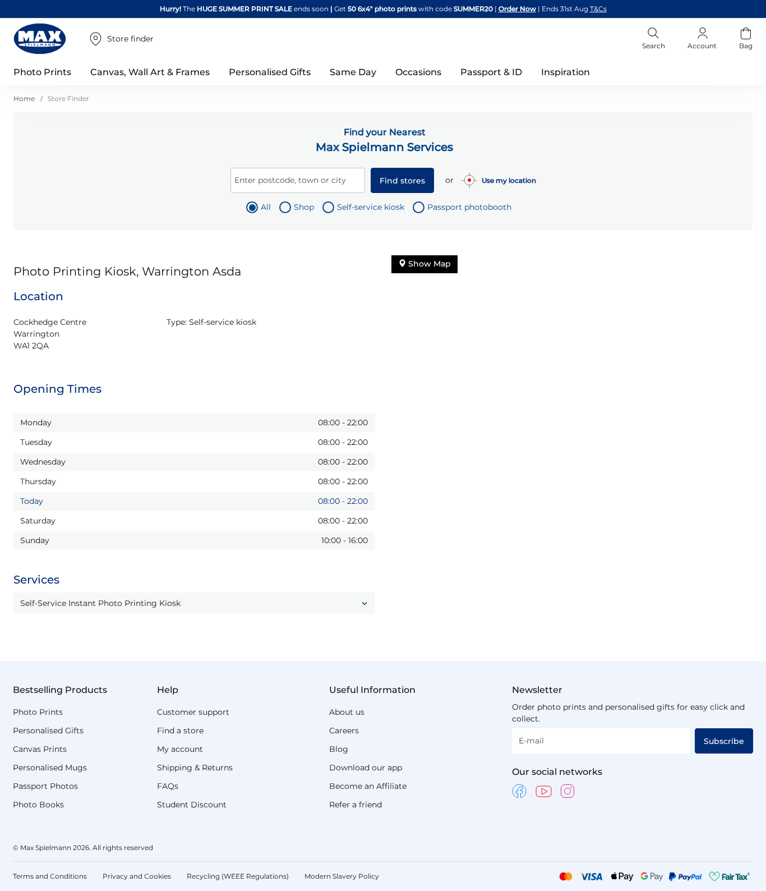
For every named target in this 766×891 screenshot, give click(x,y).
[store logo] (39, 38)
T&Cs (598, 8)
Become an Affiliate (368, 786)
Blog (338, 749)
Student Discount (192, 805)
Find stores (402, 181)
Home (24, 98)
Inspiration (565, 72)
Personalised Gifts (48, 730)
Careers (344, 730)
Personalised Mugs (50, 768)
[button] (194, 603)
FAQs (167, 786)
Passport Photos (45, 786)
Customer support (193, 712)
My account (180, 749)
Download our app (365, 768)
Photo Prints (38, 712)
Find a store (180, 730)
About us (346, 712)
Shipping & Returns (195, 768)
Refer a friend (355, 805)
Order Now (517, 8)
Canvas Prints (40, 749)
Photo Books (38, 805)
